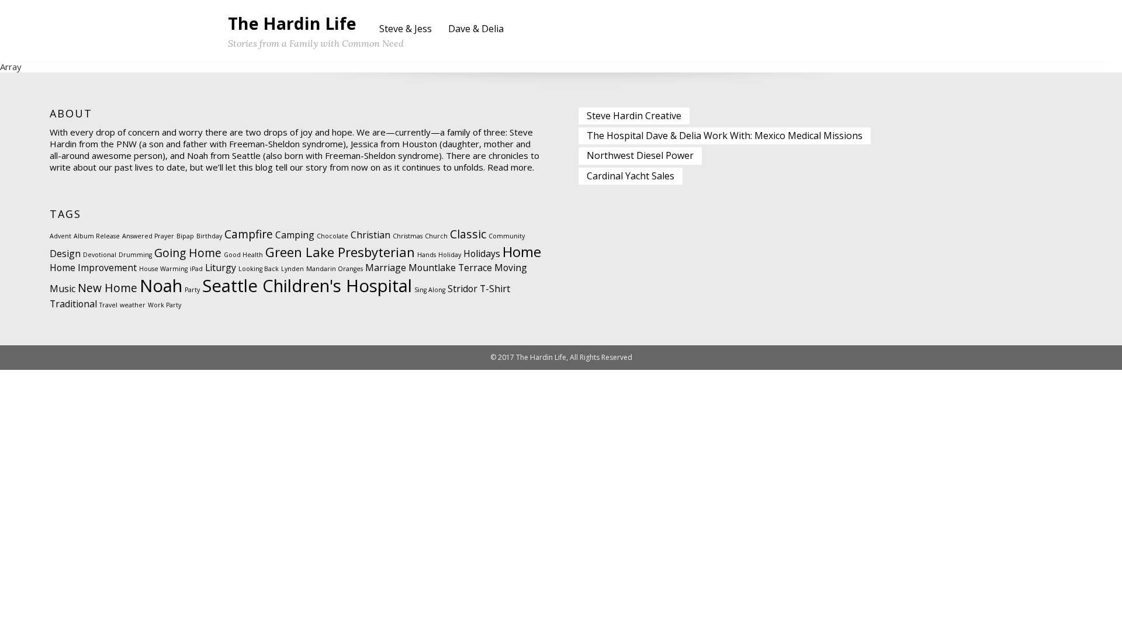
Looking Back (258, 269)
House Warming (163, 269)
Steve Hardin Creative (634, 115)
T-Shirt (495, 288)
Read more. (510, 167)
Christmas (408, 236)
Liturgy (220, 267)
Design (65, 253)
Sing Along (429, 290)
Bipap (185, 236)
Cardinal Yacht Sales (630, 175)
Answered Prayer (148, 236)
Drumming (135, 255)
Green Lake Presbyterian (340, 252)
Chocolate (332, 236)
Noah (161, 285)
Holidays (481, 253)
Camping (294, 234)
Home (522, 251)
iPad (196, 269)
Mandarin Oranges (334, 269)
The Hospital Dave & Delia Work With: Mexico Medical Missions (725, 135)
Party (192, 290)
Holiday (449, 255)
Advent (60, 236)
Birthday (209, 236)
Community (507, 236)
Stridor (462, 288)
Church (436, 236)
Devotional (99, 255)
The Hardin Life (292, 23)
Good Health (243, 255)
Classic (468, 234)
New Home (107, 288)
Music (62, 288)
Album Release (97, 236)
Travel (108, 305)
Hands (426, 255)
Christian (370, 234)
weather (133, 305)
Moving (510, 267)
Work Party (164, 305)
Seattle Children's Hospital (307, 285)
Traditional (73, 303)
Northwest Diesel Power (640, 155)
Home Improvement (93, 267)
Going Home (187, 253)
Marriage (385, 267)
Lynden (292, 269)
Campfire (248, 234)
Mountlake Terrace (450, 267)
